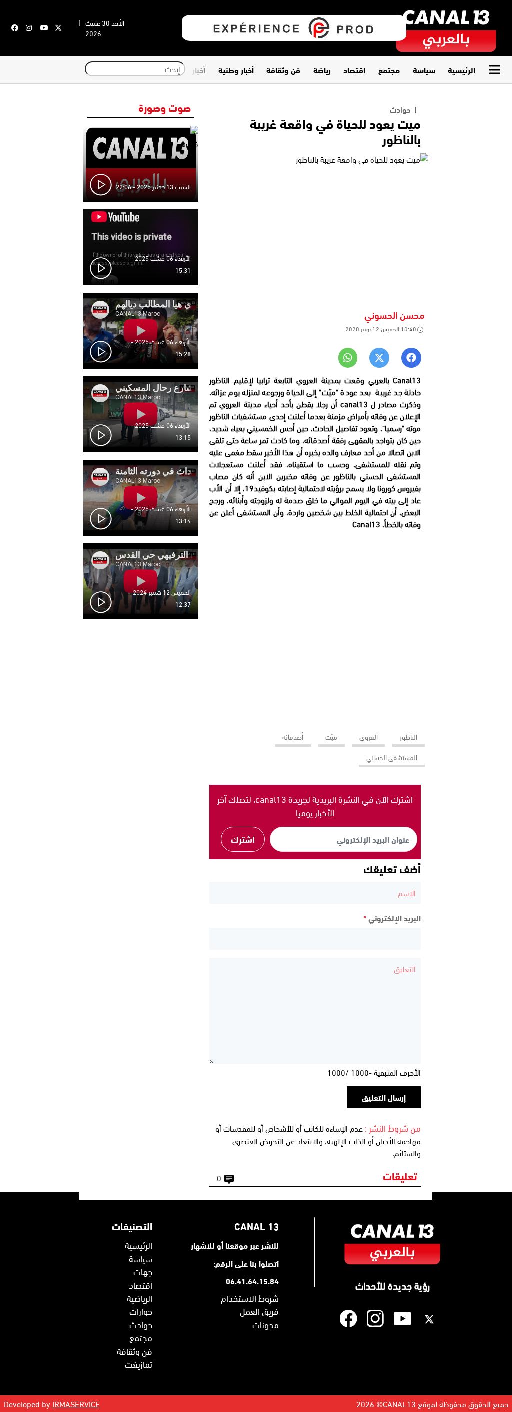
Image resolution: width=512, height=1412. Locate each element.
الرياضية (139, 1297)
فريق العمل (259, 1310)
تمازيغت (138, 1363)
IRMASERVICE (76, 1403)
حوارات (141, 1310)
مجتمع (389, 69)
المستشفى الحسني (392, 757)
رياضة (322, 69)
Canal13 (366, 523)
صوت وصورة (164, 106)
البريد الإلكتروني (392, 918)
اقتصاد (355, 69)
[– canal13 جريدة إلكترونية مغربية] (446, 28)
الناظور (409, 736)
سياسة (424, 69)
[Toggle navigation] (497, 69)
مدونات (265, 1324)
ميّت (332, 736)
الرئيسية (462, 69)
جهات (143, 1271)
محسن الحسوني (394, 314)
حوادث (400, 109)
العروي (369, 736)
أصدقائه (293, 736)
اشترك (243, 838)
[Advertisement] (315, 626)
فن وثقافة (283, 69)
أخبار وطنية (236, 69)
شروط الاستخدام (250, 1297)
